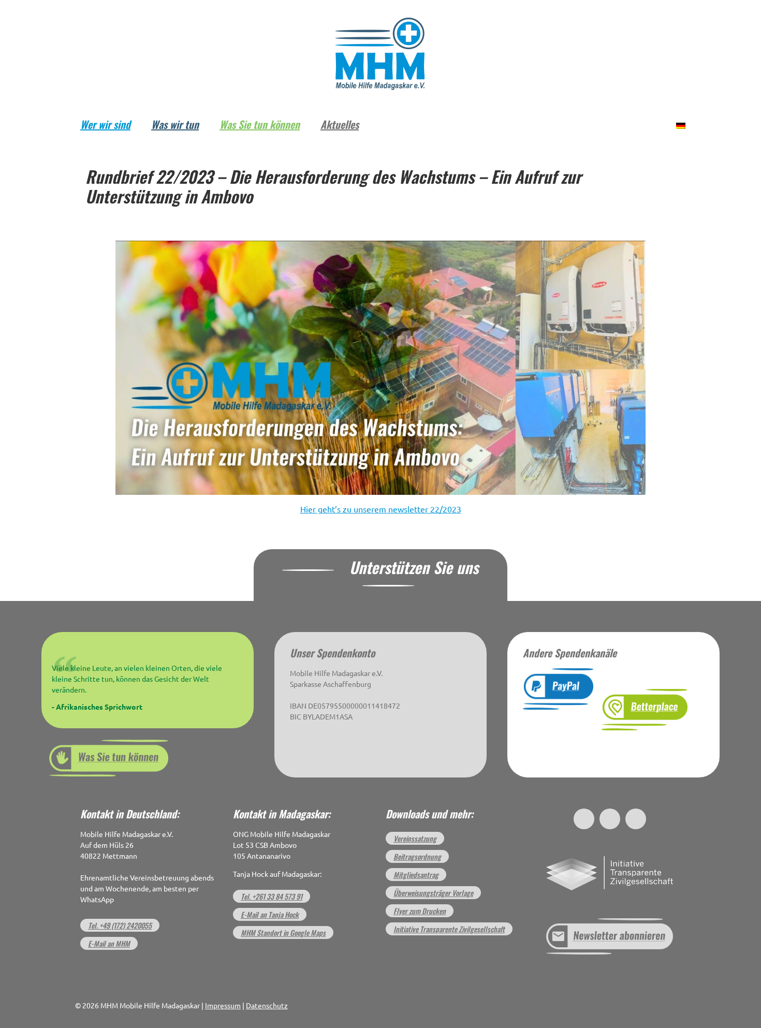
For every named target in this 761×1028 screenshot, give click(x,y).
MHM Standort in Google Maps (283, 932)
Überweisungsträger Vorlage (433, 892)
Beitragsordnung (417, 856)
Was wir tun (175, 124)
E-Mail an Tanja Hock (270, 914)
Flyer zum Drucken (419, 910)
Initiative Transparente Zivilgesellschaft (449, 928)
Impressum (223, 1006)
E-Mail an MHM (109, 943)
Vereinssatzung (414, 838)
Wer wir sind (105, 124)
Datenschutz (267, 1006)
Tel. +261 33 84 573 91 (271, 896)
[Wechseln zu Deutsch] (681, 125)
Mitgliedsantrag (415, 874)
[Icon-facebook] (584, 819)
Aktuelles (339, 124)
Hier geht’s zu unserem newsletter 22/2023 (380, 509)
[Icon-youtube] (635, 819)
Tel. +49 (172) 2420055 (120, 925)
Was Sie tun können (259, 124)
